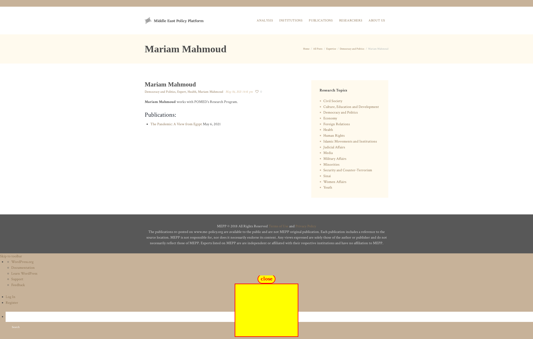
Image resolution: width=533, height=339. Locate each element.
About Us (377, 20)
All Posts (318, 49)
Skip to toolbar (11, 256)
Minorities (331, 164)
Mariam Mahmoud (210, 92)
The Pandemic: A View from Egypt (176, 124)
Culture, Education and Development (351, 106)
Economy (330, 118)
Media (328, 152)
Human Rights (334, 135)
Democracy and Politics (352, 49)
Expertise (331, 49)
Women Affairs (334, 181)
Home (306, 49)
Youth (327, 187)
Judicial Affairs (334, 147)
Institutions (291, 20)
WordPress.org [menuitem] (22, 261)
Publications (321, 20)
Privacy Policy (305, 226)
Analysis (265, 20)
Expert (181, 92)
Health (192, 92)
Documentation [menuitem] (23, 267)
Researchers (350, 20)
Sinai (327, 176)
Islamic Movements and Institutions (350, 141)
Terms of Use (278, 226)
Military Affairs (334, 158)
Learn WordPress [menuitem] (24, 273)
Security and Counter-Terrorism (347, 170)
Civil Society (332, 101)
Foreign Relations (336, 124)
